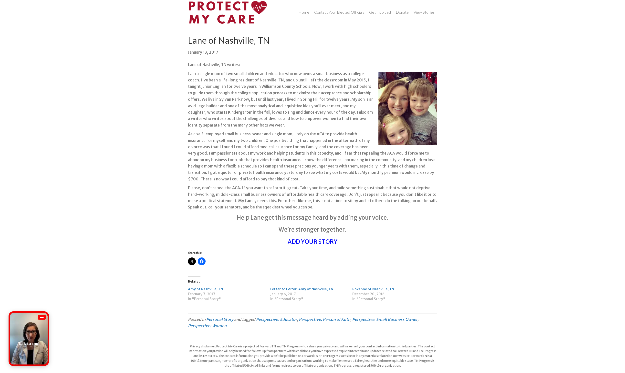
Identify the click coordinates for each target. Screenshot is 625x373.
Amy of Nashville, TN (205, 289)
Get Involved (380, 12)
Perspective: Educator (276, 319)
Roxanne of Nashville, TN (373, 289)
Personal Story (219, 319)
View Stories (424, 12)
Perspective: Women (207, 325)
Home (304, 12)
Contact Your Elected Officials (339, 12)
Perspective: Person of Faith (324, 319)
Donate (402, 12)
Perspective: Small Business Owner (384, 319)
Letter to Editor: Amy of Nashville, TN (301, 289)
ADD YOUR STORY (312, 241)
